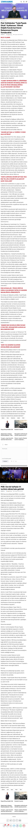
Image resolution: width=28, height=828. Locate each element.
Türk (21, 789)
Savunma (13, 418)
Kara (8, 418)
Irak (8, 789)
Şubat (18, 418)
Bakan (3, 418)
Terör (23, 418)
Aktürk (3, 789)
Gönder (5, 461)
